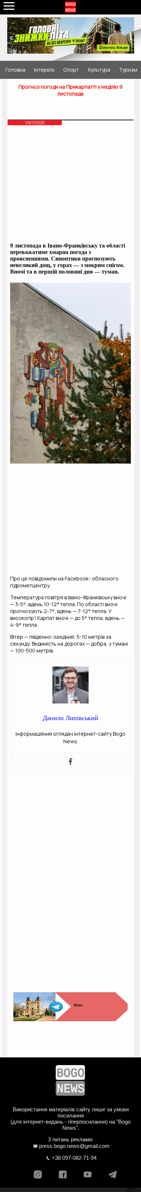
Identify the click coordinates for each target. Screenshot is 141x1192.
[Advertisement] (70, 184)
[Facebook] (70, 762)
